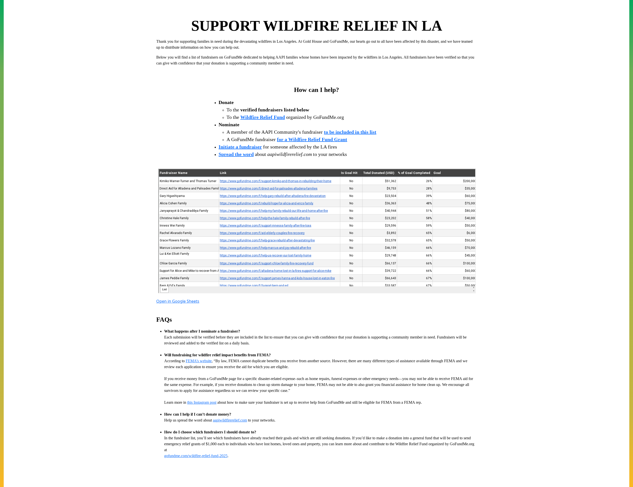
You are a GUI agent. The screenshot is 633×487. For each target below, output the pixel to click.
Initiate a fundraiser (240, 146)
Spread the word (236, 154)
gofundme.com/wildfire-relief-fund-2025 (195, 456)
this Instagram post (201, 402)
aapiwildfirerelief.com (230, 420)
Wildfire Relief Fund (262, 117)
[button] (177, 301)
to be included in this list (350, 132)
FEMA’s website (199, 361)
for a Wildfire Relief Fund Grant (312, 139)
